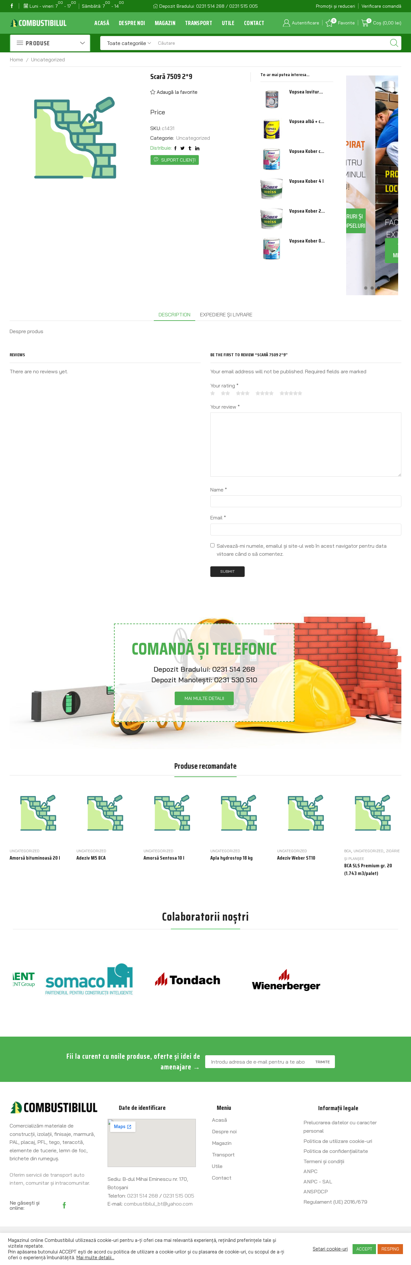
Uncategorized (48, 59)
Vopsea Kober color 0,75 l (307, 151)
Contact (254, 23)
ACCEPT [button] (364, 1249)
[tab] (174, 314)
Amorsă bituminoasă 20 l (35, 858)
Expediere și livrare (226, 314)
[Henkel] (353, 980)
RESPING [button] (390, 1249)
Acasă (101, 23)
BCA (347, 851)
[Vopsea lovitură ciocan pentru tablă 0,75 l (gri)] (271, 99)
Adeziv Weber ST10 (296, 858)
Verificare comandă (381, 6)
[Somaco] (57, 980)
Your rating (224, 385)
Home (16, 59)
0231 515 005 (178, 1195)
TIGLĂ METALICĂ (375, 250)
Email (218, 517)
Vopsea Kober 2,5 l (307, 211)
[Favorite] (51, 835)
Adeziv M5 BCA (91, 858)
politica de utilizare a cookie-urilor (150, 1252)
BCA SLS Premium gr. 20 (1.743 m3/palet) (368, 869)
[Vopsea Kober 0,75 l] (271, 248)
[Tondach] (156, 980)
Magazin (165, 23)
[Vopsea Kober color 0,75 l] (271, 159)
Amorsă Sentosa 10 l (164, 858)
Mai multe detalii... (95, 1258)
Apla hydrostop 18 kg (231, 858)
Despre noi (132, 23)
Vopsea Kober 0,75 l (307, 240)
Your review (225, 406)
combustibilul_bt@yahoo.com (158, 1203)
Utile (228, 23)
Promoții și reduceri (335, 6)
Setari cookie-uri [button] (330, 1249)
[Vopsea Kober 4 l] (271, 189)
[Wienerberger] (255, 980)
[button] (365, 287)
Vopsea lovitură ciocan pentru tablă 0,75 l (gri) (307, 91)
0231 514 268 (233, 669)
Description (174, 314)
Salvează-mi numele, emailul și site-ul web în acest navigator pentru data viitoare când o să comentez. (302, 550)
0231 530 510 (235, 679)
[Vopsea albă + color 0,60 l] (271, 129)
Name (218, 489)
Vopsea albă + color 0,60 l (307, 121)
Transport (198, 23)
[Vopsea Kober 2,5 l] (271, 219)
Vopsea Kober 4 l (306, 181)
